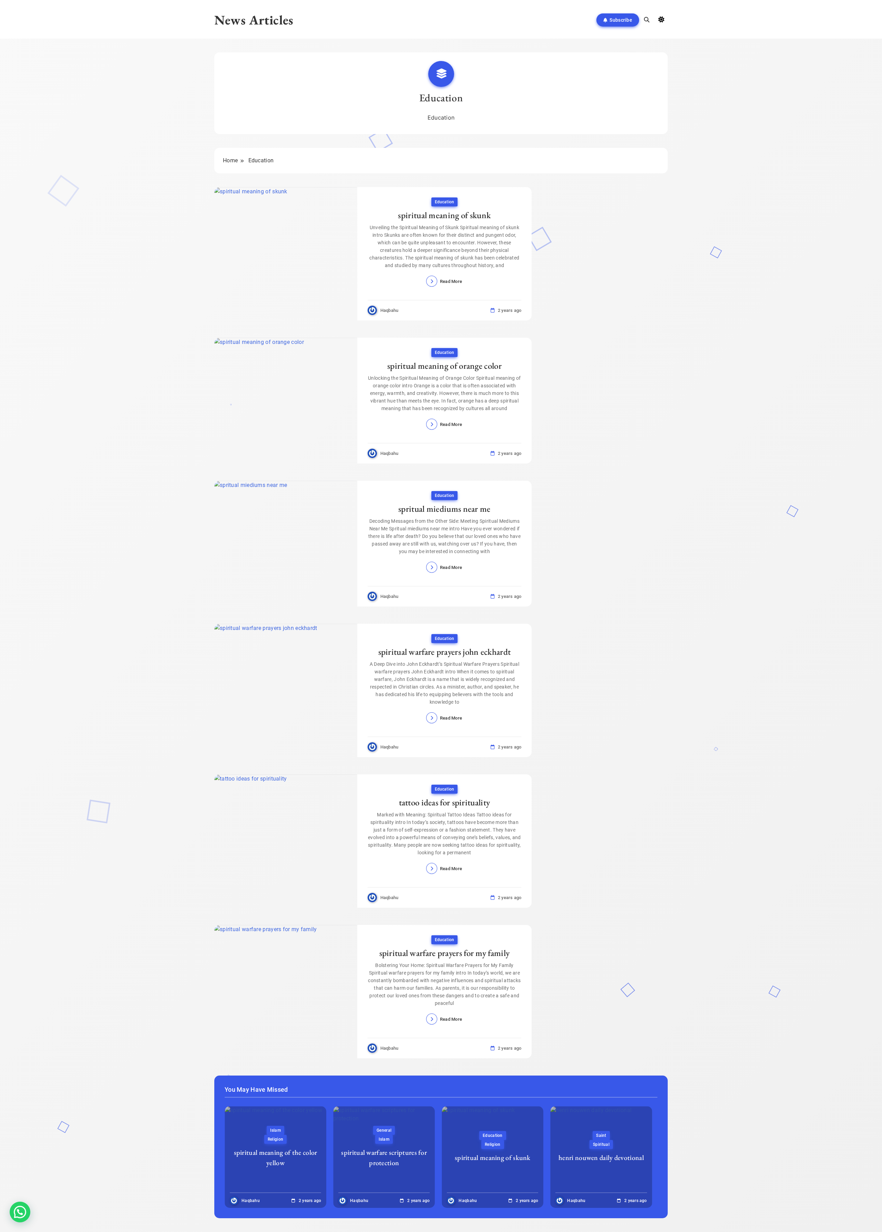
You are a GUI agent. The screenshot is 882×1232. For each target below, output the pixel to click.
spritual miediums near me (444, 508)
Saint (601, 1135)
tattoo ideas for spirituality (444, 802)
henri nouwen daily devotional (601, 1157)
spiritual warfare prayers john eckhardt (444, 651)
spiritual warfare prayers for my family (444, 952)
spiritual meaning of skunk (444, 215)
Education (444, 202)
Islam (275, 1130)
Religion (275, 1139)
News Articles (254, 19)
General (384, 1130)
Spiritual (601, 1144)
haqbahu (389, 310)
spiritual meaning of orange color (444, 365)
